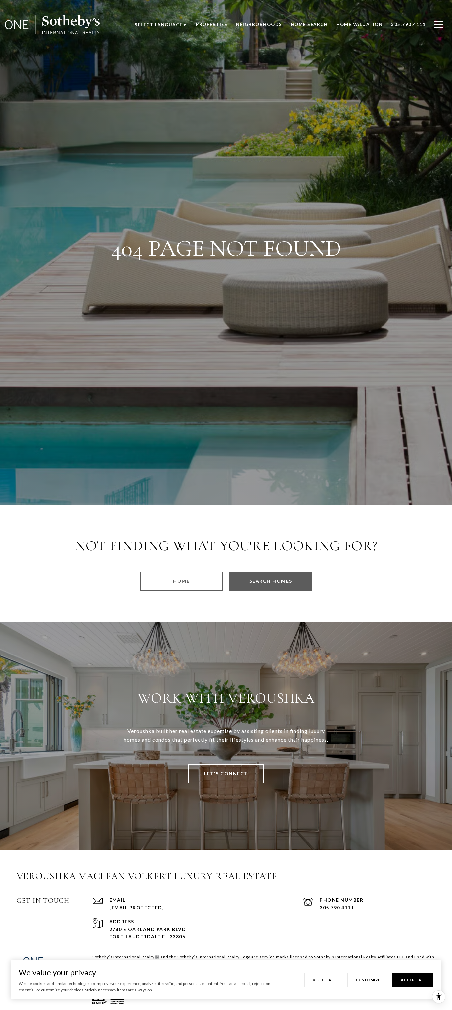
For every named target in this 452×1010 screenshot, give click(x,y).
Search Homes (270, 581)
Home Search (309, 24)
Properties (211, 24)
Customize (368, 979)
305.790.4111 (337, 907)
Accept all (413, 979)
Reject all (324, 979)
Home (181, 581)
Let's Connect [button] (226, 773)
